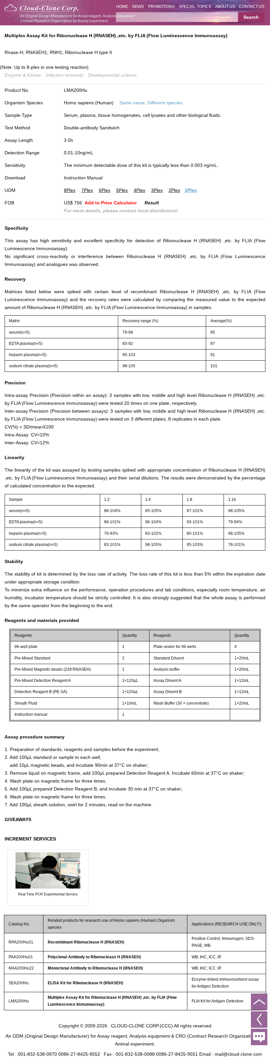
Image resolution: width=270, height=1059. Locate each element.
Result (152, 202)
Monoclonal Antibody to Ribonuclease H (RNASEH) (95, 968)
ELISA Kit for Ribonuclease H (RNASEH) (85, 983)
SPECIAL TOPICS (195, 6)
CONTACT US (251, 6)
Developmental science (112, 75)
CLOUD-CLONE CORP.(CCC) (142, 1025)
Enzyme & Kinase (23, 75)
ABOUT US (225, 6)
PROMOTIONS (161, 6)
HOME (122, 6)
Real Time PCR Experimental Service (48, 894)
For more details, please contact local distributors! (121, 210)
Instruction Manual (83, 177)
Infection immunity (65, 75)
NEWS (138, 6)
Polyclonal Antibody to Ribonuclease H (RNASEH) (94, 957)
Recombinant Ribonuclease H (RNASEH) (86, 942)
